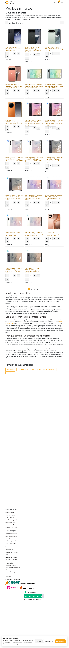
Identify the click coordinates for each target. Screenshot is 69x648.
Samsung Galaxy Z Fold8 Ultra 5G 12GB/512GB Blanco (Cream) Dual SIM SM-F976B (34, 159)
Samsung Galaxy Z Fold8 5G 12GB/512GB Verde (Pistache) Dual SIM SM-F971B (34, 86)
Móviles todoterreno (11, 574)
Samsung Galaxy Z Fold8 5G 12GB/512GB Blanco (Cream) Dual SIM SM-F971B (34, 234)
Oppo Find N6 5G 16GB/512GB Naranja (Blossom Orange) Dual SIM (13, 121)
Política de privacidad (11, 541)
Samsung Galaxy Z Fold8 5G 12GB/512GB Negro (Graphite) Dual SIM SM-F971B (13, 270)
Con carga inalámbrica (49, 369)
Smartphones (10, 373)
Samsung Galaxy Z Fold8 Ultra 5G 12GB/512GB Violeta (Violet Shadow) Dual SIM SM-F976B (34, 122)
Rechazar (38, 641)
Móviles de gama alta (11, 565)
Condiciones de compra (11, 527)
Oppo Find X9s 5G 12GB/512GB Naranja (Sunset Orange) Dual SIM (54, 234)
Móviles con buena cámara (12, 567)
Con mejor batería (23, 369)
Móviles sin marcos (10, 570)
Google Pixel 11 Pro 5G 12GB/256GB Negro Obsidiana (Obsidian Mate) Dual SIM (33, 49)
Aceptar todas (60, 641)
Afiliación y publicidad (11, 559)
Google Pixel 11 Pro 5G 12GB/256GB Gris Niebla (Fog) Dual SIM (54, 48)
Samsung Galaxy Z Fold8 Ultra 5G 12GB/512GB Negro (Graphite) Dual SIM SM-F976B (54, 160)
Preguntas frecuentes (11, 533)
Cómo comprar (9, 512)
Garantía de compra (10, 522)
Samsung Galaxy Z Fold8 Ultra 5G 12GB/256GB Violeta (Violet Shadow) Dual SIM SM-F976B (54, 122)
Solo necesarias (49, 641)
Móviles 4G (8, 576)
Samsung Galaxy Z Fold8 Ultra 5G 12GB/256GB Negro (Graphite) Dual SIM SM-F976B (14, 197)
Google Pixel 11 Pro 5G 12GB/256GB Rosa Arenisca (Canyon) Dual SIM (13, 86)
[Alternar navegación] (62, 2)
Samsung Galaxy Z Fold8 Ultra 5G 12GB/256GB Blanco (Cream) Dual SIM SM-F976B (14, 159)
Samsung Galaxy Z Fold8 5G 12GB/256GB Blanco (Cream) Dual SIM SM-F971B (14, 234)
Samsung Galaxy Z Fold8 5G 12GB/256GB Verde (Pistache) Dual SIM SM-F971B (54, 86)
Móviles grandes (11, 369)
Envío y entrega (9, 517)
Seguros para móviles (11, 536)
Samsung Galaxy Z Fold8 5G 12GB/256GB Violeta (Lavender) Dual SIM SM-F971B (53, 197)
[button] (18, 53)
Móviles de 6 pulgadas (11, 572)
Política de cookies (10, 543)
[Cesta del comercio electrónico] (54, 2)
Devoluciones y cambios (12, 520)
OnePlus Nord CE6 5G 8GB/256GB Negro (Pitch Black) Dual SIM (13, 48)
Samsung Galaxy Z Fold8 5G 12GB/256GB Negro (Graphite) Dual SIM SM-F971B (33, 270)
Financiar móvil (9, 525)
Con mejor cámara (35, 369)
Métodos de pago (10, 515)
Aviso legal (8, 538)
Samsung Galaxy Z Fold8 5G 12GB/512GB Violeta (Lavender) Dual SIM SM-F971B (33, 197)
